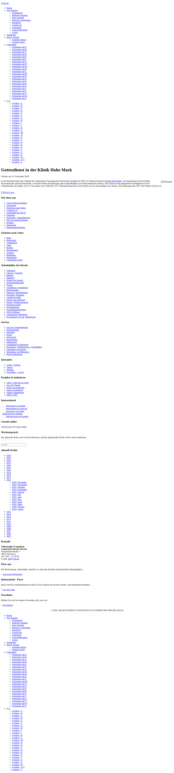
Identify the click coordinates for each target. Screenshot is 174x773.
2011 (9, 521)
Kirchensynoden (14, 305)
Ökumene (11, 215)
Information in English (15, 406)
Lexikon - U (17, 152)
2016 (9, 480)
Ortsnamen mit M (19, 74)
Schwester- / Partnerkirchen (18, 218)
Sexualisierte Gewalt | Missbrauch (21, 317)
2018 (9, 475)
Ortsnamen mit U (19, 91)
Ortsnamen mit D (19, 54)
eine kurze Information (12, 574)
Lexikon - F (17, 115)
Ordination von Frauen (16, 349)
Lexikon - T (17, 150)
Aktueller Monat (19, 40)
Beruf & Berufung (14, 354)
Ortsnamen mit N (19, 76)
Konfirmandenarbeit (15, 283)
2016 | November (19, 485)
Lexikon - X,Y (18, 159)
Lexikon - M (17, 133)
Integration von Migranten (18, 352)
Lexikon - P (17, 140)
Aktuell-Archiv (18, 42)
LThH (73, 181)
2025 (9, 458)
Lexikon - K (17, 128)
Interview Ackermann (21, 20)
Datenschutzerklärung (16, 227)
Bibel (9, 238)
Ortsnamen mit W (19, 96)
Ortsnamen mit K (19, 69)
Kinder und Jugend (15, 280)
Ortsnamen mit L (19, 71)
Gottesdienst (12, 243)
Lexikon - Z (17, 162)
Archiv (15, 32)
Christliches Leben (15, 260)
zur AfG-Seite (9, 590)
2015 (9, 512)
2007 (9, 531)
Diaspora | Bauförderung (17, 292)
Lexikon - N (17, 135)
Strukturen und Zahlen (16, 208)
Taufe (9, 245)
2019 (9, 472)
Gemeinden (11, 44)
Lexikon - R (17, 145)
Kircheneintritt (13, 330)
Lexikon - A (17, 103)
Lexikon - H (17, 120)
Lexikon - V (17, 155)
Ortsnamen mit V (19, 93)
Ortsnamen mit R (19, 84)
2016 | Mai (16, 499)
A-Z (8, 101)
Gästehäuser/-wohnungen (17, 344)
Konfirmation (12, 250)
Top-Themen (12, 10)
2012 (9, 519)
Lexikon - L (17, 130)
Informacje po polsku (15, 411)
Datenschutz (12, 342)
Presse (9, 335)
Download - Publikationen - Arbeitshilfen (24, 347)
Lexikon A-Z (12, 210)
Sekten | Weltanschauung (17, 302)
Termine (10, 370)
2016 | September (19, 490)
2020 (9, 470)
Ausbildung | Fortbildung (17, 288)
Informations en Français (16, 408)
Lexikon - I (17, 123)
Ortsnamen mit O (19, 79)
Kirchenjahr (12, 257)
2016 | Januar (17, 509)
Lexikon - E (17, 113)
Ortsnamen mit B (19, 49)
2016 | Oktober (18, 487)
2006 (9, 534)
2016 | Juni (16, 497)
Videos (10, 367)
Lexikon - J (17, 125)
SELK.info (11, 337)
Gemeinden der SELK (16, 213)
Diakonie (10, 278)
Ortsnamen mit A (19, 47)
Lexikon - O (17, 137)
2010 (9, 524)
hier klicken (8, 605)
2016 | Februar (18, 507)
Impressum (11, 225)
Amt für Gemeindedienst (17, 327)
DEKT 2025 (12, 395)
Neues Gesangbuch (15, 390)
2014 (9, 514)
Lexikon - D (17, 110)
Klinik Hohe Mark (113, 181)
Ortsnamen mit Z (19, 98)
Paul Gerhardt (18, 18)
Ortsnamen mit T (19, 88)
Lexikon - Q (17, 142)
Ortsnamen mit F (19, 59)
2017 (9, 477)
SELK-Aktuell (13, 37)
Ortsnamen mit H (19, 64)
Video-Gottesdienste (15, 392)
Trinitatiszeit (17, 13)
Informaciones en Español (17, 416)
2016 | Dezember (19, 482)
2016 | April (17, 502)
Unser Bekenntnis (19, 30)
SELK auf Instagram (15, 387)
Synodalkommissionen (16, 310)
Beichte (10, 248)
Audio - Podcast (13, 365)
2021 (9, 468)
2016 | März (17, 504)
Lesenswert (17, 25)
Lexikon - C (17, 108)
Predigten (11, 332)
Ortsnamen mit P (19, 81)
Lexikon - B (17, 106)
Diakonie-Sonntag (20, 15)
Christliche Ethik (14, 297)
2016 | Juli (16, 494)
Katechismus (12, 340)
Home (9, 8)
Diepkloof (16, 22)
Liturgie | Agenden (15, 273)
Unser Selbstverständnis (17, 203)
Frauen (10, 285)
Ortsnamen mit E (19, 57)
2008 (9, 529)
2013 (9, 516)
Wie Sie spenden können (17, 220)
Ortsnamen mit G (19, 62)
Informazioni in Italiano (12, 414)
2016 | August (18, 492)
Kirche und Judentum (16, 300)
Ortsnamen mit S (19, 86)
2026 (9, 455)
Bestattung (11, 255)
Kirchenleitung (13, 307)
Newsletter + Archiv (15, 372)
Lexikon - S (17, 147)
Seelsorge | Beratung (15, 295)
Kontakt (10, 222)
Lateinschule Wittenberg (17, 314)
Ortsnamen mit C (19, 52)
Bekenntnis (11, 240)
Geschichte (11, 205)
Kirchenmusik (13, 290)
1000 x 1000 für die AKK (18, 383)
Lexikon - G (17, 118)
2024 (9, 460)
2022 (9, 465)
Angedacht (16, 27)
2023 (9, 463)
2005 (9, 536)
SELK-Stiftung (13, 312)
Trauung (10, 252)
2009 (9, 526)
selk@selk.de (13, 559)
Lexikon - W (17, 157)
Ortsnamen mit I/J (19, 66)
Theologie (11, 270)
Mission (10, 275)
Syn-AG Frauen (13, 385)
